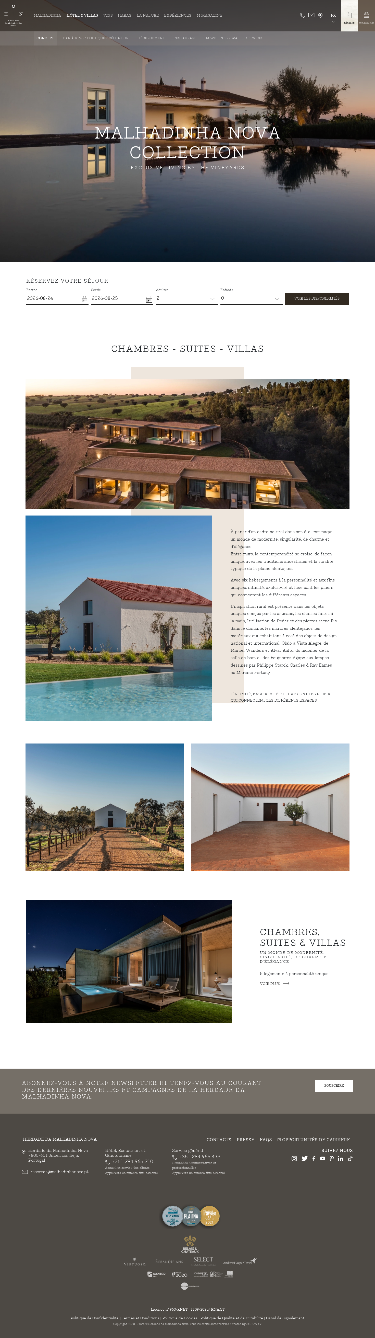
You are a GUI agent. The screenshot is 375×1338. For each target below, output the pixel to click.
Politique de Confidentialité (95, 1318)
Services (254, 38)
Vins (108, 15)
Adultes (162, 290)
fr (333, 15)
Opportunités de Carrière (315, 1139)
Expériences (177, 15)
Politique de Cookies (179, 1318)
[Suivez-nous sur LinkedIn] (340, 1159)
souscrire (334, 1086)
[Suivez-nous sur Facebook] (314, 1159)
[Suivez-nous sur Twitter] (305, 1159)
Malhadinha (47, 15)
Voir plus (270, 983)
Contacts (219, 1140)
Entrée (31, 290)
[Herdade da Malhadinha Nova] (13, 15)
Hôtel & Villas (82, 15)
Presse (245, 1140)
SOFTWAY (253, 1324)
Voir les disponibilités (317, 298)
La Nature (148, 15)
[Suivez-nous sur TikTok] (350, 1159)
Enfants (226, 290)
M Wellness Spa (222, 38)
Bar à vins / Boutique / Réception (96, 38)
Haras (124, 15)
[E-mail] (311, 15)
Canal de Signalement (285, 1318)
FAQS (266, 1140)
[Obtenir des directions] (320, 15)
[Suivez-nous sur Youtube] (322, 1159)
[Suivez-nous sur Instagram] (294, 1159)
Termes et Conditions (140, 1318)
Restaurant (185, 38)
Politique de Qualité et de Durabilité (232, 1318)
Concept (45, 38)
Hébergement (151, 38)
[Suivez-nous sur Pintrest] (332, 1159)
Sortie (96, 290)
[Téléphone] (302, 15)
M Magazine (209, 15)
